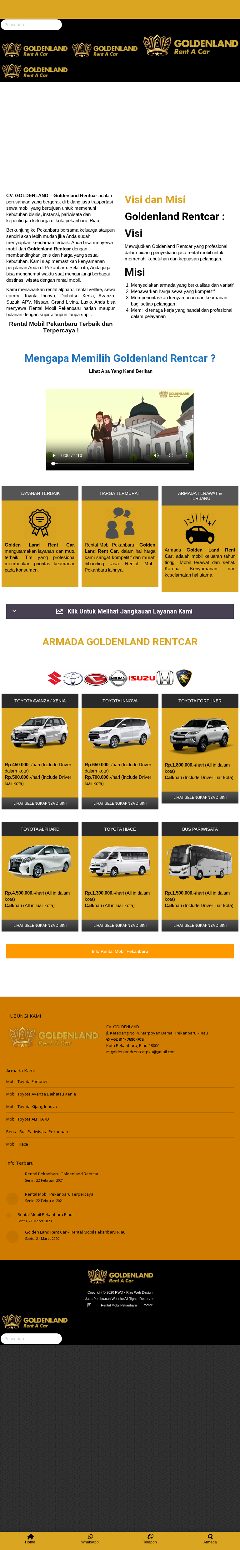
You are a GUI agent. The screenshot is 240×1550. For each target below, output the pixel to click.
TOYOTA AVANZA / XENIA (40, 700)
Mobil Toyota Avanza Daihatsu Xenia (41, 1094)
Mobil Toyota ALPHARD (27, 1119)
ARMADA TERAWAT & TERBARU (200, 496)
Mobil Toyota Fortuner (27, 1081)
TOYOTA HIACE (120, 829)
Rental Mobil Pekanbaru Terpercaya (59, 1194)
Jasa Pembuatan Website (104, 1299)
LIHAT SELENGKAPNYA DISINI (40, 803)
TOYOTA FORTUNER (200, 700)
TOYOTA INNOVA (120, 700)
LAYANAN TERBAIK (40, 493)
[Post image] (12, 1178)
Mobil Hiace (17, 1144)
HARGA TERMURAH (120, 493)
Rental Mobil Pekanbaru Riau (45, 1214)
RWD (119, 1292)
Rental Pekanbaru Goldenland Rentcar (61, 1174)
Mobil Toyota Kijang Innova (31, 1106)
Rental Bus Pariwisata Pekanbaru (38, 1131)
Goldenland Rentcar (172, 216)
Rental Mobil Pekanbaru (55, 308)
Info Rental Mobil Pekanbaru (120, 951)
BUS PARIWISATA (200, 829)
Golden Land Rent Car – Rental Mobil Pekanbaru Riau (75, 1232)
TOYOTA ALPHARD (40, 829)
